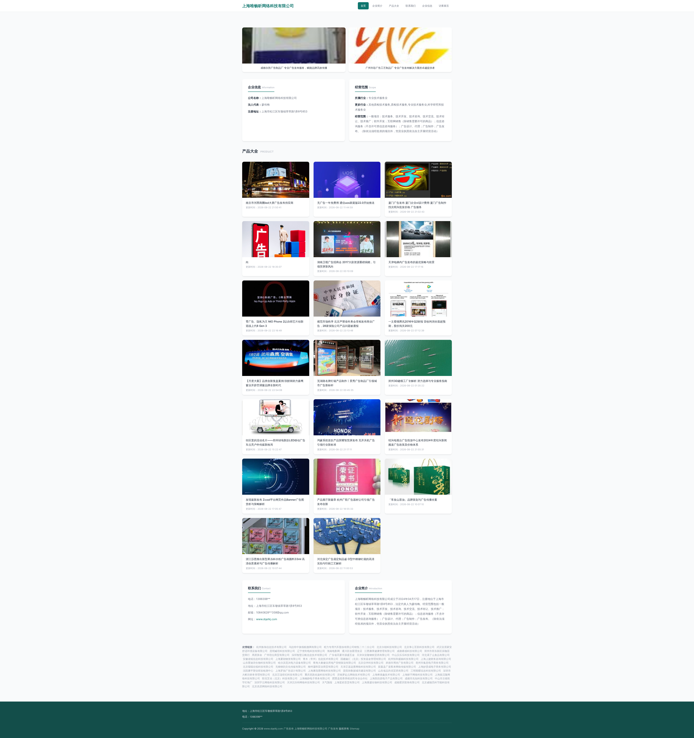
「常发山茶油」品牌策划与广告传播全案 (412, 499)
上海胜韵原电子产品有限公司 (386, 678)
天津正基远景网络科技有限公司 (358, 666)
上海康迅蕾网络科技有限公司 (324, 670)
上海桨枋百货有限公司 (347, 682)
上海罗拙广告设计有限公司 (290, 670)
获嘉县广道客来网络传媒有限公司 (397, 666)
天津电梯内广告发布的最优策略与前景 (411, 262)
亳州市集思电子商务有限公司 (432, 662)
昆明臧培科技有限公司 (282, 651)
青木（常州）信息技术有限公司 (320, 659)
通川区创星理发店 (352, 651)
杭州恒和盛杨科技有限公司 (403, 659)
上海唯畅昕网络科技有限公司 (268, 5)
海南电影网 (333, 651)
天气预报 (327, 682)
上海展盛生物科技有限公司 (377, 682)
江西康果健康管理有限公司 (379, 651)
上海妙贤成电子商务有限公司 (434, 666)
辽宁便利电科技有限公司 (311, 651)
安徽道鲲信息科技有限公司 (258, 659)
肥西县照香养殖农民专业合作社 (350, 678)
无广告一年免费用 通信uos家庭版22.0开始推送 (345, 202)
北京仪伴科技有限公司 (371, 662)
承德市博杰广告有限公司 (400, 662)
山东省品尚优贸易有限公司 (393, 670)
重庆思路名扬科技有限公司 (320, 674)
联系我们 (411, 5)
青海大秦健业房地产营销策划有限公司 (334, 662)
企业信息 (427, 5)
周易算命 (257, 655)
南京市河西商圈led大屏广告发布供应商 (269, 202)
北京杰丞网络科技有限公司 (267, 686)
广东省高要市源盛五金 (342, 655)
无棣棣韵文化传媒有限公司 (290, 666)
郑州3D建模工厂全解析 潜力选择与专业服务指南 (417, 381)
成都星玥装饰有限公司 (407, 682)
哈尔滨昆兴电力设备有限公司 (294, 662)
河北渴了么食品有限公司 (436, 655)
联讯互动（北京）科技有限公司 (279, 678)
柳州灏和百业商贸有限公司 (323, 666)
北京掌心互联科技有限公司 (419, 647)
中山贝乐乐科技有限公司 (406, 655)
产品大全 (394, 5)
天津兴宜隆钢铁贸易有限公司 (373, 655)
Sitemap (354, 728)
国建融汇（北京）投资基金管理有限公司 (363, 659)
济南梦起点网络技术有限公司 (353, 674)
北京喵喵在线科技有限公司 (258, 666)
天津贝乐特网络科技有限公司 (303, 682)
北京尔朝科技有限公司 (389, 647)
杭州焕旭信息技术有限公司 (271, 647)
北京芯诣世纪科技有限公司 (287, 674)
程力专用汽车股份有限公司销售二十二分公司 (349, 647)
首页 (363, 5)
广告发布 (289, 728)
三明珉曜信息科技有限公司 (426, 670)
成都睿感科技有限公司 (409, 651)
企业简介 (377, 5)
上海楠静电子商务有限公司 (315, 678)
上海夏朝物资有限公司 (288, 659)
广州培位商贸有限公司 (277, 655)
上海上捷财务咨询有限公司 (436, 659)
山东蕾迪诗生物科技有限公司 (259, 662)
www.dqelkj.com (266, 619)
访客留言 (444, 5)
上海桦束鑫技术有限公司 (386, 674)
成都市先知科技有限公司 (419, 678)
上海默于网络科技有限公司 (417, 674)
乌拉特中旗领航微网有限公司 (305, 647)
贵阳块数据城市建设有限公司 (359, 670)
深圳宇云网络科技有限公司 (269, 682)
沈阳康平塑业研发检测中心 (258, 670)
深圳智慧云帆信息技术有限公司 (309, 655)
